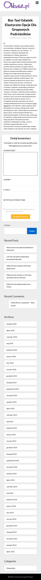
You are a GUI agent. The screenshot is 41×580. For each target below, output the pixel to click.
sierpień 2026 (11, 324)
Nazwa (7, 180)
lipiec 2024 (10, 480)
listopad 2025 (11, 383)
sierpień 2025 (11, 402)
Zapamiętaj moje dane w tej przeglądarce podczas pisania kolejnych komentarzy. (20, 210)
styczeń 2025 (11, 441)
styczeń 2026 (11, 369)
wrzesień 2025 (11, 395)
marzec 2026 (11, 356)
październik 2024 (12, 461)
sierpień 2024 (11, 474)
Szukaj (7, 225)
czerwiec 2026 (11, 337)
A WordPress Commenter (20, 303)
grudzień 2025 (11, 376)
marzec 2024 (11, 506)
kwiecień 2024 (11, 500)
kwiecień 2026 (11, 350)
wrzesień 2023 (11, 539)
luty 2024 (10, 513)
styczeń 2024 (11, 519)
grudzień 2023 (11, 526)
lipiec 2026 (10, 330)
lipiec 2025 (10, 408)
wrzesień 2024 (11, 467)
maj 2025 (9, 422)
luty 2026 (10, 363)
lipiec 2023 (10, 552)
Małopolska (10, 568)
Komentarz (9, 150)
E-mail (7, 190)
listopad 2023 (11, 532)
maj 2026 (9, 343)
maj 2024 (9, 493)
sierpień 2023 (11, 545)
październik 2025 (12, 389)
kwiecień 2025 (11, 428)
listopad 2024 (11, 454)
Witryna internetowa (14, 200)
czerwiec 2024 (11, 487)
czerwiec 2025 (11, 415)
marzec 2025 (11, 435)
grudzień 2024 (11, 448)
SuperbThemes (28, 577)
